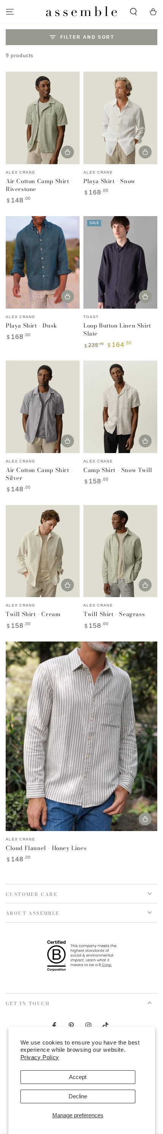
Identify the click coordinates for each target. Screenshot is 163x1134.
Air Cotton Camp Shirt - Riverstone (39, 185)
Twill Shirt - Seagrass (114, 614)
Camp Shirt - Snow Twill (117, 470)
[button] (133, 11)
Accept (77, 1077)
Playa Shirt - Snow (109, 181)
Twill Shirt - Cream (33, 614)
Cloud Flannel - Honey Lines (46, 848)
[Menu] (10, 11)
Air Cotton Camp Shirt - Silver (39, 474)
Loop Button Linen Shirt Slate (117, 329)
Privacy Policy (39, 1057)
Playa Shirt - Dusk (31, 325)
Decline (78, 1096)
